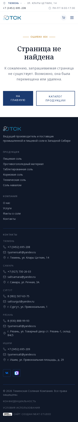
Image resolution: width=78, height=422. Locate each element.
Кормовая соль (13, 174)
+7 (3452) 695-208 (14, 8)
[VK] (7, 373)
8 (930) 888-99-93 (18, 321)
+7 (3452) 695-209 (19, 349)
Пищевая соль (12, 158)
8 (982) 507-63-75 (18, 296)
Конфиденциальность (19, 401)
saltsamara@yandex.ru (22, 277)
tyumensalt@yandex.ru (22, 252)
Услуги (7, 208)
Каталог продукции (55, 98)
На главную (18, 98)
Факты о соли (12, 213)
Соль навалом (12, 185)
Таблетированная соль (18, 169)
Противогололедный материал (23, 164)
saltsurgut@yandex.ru (21, 301)
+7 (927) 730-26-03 (19, 271)
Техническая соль (14, 180)
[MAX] (16, 373)
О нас (6, 203)
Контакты (9, 219)
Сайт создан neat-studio (32, 414)
